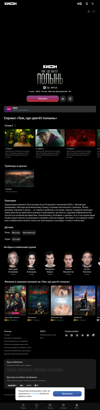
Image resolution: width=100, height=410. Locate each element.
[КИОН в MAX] (72, 335)
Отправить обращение (12, 338)
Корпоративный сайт (48, 335)
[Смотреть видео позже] (70, 99)
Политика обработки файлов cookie (17, 348)
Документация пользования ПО (16, 354)
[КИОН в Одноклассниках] (78, 335)
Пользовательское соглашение (16, 341)
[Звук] (88, 11)
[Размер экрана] (93, 11)
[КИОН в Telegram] (83, 335)
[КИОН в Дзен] (88, 335)
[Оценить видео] (63, 99)
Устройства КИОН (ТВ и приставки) (17, 351)
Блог (42, 338)
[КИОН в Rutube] (94, 335)
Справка (7, 335)
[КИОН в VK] (67, 335)
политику (34, 393)
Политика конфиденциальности (16, 344)
